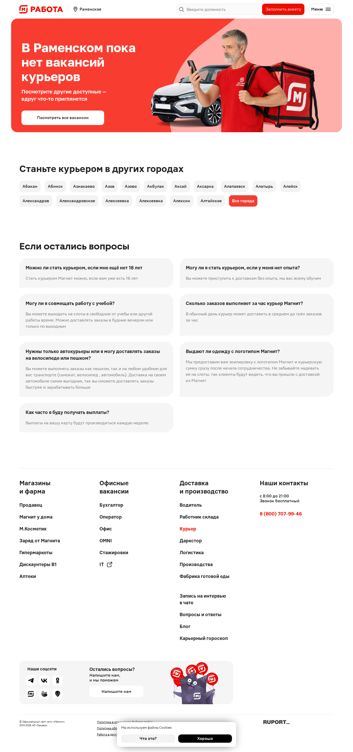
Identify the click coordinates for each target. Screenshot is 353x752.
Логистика (192, 552)
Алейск (290, 186)
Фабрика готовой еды (204, 576)
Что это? (148, 738)
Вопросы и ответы (200, 614)
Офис (105, 528)
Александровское (77, 200)
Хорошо (205, 738)
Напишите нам (116, 691)
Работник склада (199, 517)
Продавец (30, 505)
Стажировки (113, 552)
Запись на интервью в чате (203, 599)
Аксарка (205, 186)
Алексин (181, 200)
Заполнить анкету (283, 9)
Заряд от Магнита (39, 540)
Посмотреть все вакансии (63, 117)
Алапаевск (234, 186)
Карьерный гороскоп (204, 638)
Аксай (180, 186)
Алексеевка (117, 200)
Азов (109, 186)
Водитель (191, 505)
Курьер (188, 528)
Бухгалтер (111, 505)
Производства (196, 564)
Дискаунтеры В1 (38, 564)
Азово (131, 186)
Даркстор (191, 540)
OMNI (105, 540)
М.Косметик (33, 528)
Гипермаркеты (35, 552)
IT (101, 564)
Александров (35, 200)
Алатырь (264, 186)
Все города (243, 200)
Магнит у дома (35, 517)
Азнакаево (84, 186)
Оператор (110, 517)
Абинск (55, 186)
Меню (317, 9)
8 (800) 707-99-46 (281, 513)
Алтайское (211, 200)
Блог (185, 626)
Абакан (29, 186)
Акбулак (155, 186)
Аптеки (27, 576)
